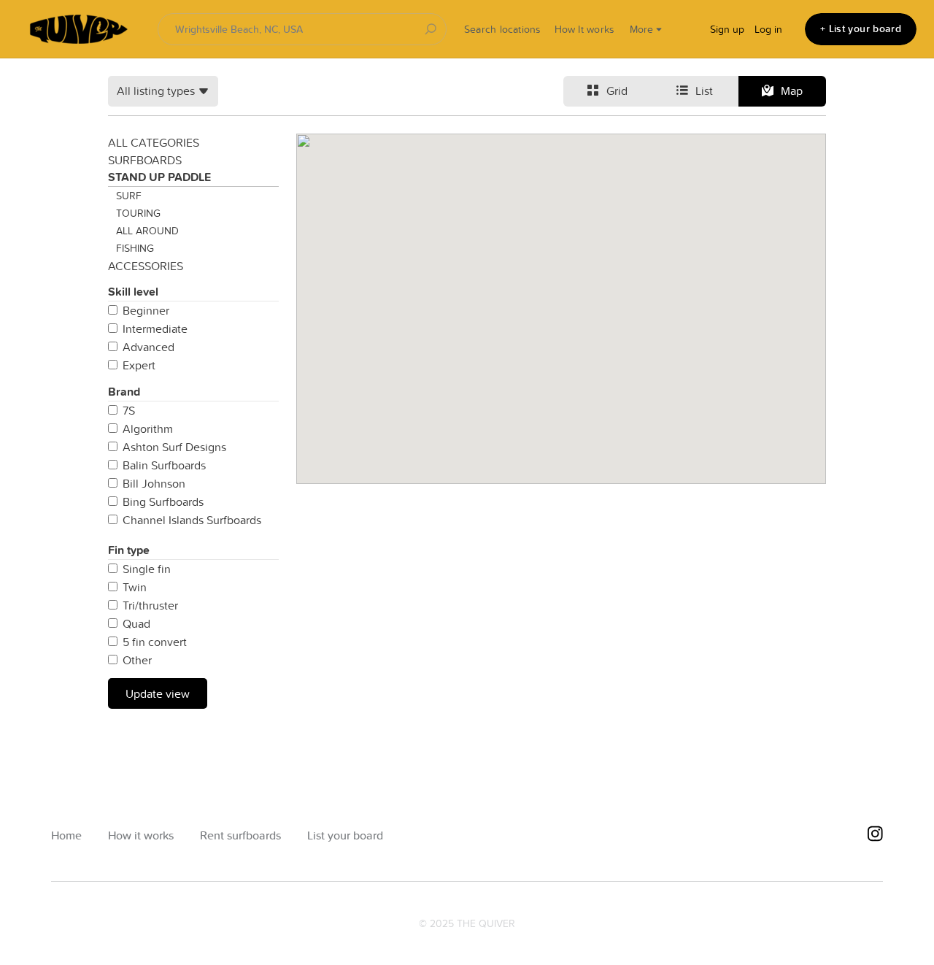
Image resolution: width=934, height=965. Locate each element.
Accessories (145, 266)
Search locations (502, 29)
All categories (153, 142)
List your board (345, 835)
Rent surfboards (240, 835)
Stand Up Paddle (159, 177)
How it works (141, 835)
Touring (138, 213)
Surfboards (145, 160)
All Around (147, 230)
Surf (129, 195)
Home (66, 835)
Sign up (727, 29)
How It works (585, 29)
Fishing (135, 248)
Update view (158, 693)
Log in (768, 29)
